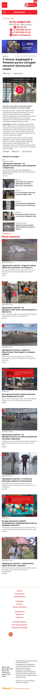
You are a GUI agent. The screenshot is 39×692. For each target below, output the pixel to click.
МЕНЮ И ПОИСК (19, 12)
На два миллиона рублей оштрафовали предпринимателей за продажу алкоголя (19, 523)
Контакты (19, 604)
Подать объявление (21, 35)
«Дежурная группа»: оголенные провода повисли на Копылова (17, 480)
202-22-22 (21, 27)
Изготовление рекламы (19, 625)
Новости (19, 591)
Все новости (7, 233)
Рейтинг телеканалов (19, 607)
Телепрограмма (19, 611)
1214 (5, 573)
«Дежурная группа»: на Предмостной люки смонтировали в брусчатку (19, 310)
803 (5, 362)
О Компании (19, 601)
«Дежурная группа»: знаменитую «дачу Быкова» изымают (17, 564)
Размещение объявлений (19, 627)
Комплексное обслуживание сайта (22, 688)
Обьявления (19, 614)
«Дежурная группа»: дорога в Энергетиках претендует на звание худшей (18, 352)
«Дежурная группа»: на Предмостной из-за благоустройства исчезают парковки (19, 436)
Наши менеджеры (19, 596)
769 (5, 447)
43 (5, 275)
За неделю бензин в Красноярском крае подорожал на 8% (18, 395)
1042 (5, 489)
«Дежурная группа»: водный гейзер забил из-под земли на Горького (19, 266)
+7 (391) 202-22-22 (22, 29)
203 (6, 176)
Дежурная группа (8, 161)
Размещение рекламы (19, 622)
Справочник (19, 617)
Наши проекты (11, 236)
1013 (5, 531)
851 (5, 402)
